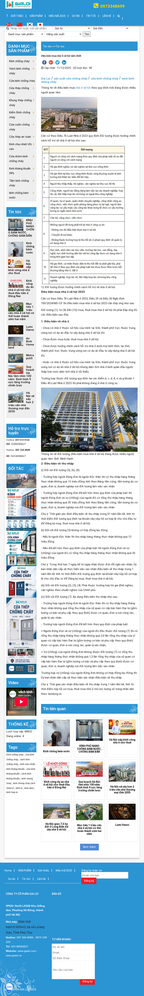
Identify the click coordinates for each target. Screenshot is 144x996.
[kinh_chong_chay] (21, 548)
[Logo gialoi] (18, 4)
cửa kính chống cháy (104, 78)
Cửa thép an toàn (20, 136)
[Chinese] (19, 23)
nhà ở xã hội (83, 87)
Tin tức (91, 15)
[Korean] (29, 23)
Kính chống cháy (19, 61)
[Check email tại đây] (21, 480)
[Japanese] (38, 23)
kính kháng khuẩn (15, 769)
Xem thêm (89, 847)
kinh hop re (12, 792)
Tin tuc (60, 46)
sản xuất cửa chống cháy (70, 78)
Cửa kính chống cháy (22, 81)
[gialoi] (21, 509)
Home (8, 870)
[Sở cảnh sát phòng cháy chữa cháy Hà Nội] (21, 635)
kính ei (19, 788)
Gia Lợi (45, 78)
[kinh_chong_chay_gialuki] (21, 581)
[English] (8, 23)
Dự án (76, 15)
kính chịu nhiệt (27, 764)
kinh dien (29, 788)
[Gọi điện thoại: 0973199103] (9, 976)
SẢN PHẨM (36, 15)
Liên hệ (106, 15)
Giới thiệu (17, 15)
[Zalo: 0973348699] (9, 987)
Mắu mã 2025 (57, 15)
